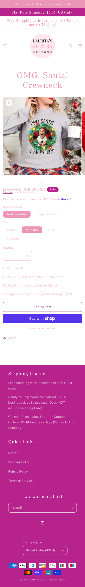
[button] (5, 46)
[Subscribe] (72, 508)
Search (13, 453)
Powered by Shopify (55, 580)
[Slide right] (51, 182)
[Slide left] (33, 182)
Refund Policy (18, 471)
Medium (32, 230)
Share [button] (12, 338)
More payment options (42, 328)
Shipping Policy (19, 462)
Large (54, 230)
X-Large (15, 239)
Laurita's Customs (37, 580)
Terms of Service (20, 480)
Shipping (8, 192)
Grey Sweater (47, 214)
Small (13, 230)
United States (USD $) (40, 550)
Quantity (8, 247)
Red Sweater (16, 214)
